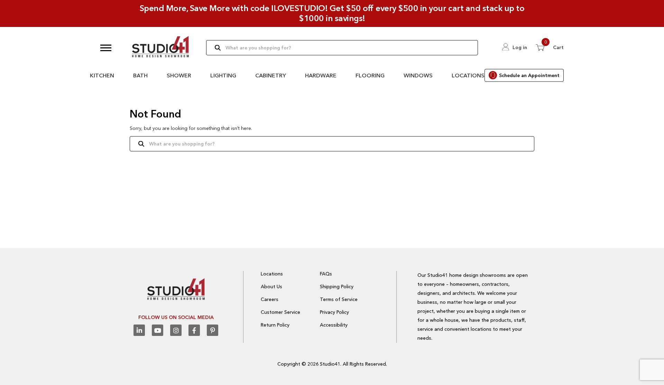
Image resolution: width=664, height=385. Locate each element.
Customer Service (280, 312)
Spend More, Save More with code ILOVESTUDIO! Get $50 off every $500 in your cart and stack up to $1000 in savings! (332, 13)
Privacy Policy (334, 312)
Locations (468, 75)
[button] (105, 48)
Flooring (370, 75)
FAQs (326, 274)
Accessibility (334, 325)
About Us (271, 286)
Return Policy (275, 325)
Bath (140, 75)
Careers (269, 299)
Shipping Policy (336, 286)
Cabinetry (270, 75)
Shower (179, 75)
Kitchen (102, 75)
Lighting (223, 75)
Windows (418, 75)
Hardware (320, 75)
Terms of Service (339, 299)
